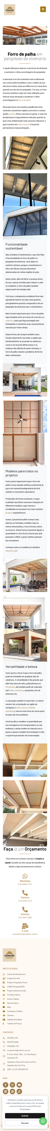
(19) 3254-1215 (25, 901)
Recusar (25, 1123)
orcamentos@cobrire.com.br (25, 934)
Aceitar (25, 1115)
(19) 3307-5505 (25, 917)
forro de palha (24, 100)
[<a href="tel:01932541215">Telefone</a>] (25, 893)
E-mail (25, 931)
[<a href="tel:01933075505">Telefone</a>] (25, 909)
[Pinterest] (12, 1091)
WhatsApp (25, 881)
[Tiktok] (19, 1091)
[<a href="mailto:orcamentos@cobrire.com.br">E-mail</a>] (25, 926)
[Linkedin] (5, 1091)
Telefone (25, 897)
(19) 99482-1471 (25, 884)
